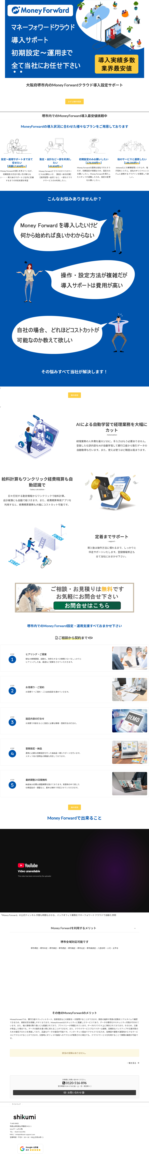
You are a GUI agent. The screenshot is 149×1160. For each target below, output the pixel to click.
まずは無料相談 (74, 101)
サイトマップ (16, 1104)
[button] (133, 1063)
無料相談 (74, 395)
